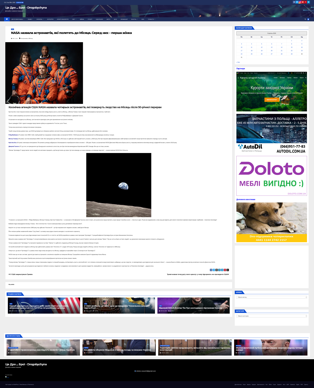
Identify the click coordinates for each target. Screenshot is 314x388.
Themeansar (31, 384)
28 (281, 54)
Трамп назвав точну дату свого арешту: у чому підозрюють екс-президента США (197, 274)
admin (12, 284)
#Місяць (30, 38)
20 (271, 50)
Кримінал (124, 19)
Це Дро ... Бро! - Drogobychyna (26, 7)
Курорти (50, 19)
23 (302, 50)
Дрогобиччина (17, 19)
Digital (134, 19)
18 (251, 50)
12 (261, 47)
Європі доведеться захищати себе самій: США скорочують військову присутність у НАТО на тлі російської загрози (38, 307)
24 (241, 54)
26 (261, 54)
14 (281, 47)
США (12, 29)
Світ (73, 19)
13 (271, 47)
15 (291, 47)
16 (302, 47)
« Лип (238, 62)
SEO (142, 19)
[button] (305, 19)
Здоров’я (99, 19)
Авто (108, 19)
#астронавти (24, 38)
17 (241, 50)
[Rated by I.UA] (7, 377)
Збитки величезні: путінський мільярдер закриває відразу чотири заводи (269, 349)
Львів (30, 19)
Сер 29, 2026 (13, 352)
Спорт (90, 19)
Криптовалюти (62, 19)
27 (271, 54)
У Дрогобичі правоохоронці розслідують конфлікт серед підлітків (41, 350)
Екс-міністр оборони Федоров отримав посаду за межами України (117, 350)
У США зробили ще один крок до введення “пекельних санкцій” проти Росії (116, 307)
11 (251, 47)
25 (251, 54)
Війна (82, 19)
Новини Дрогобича (13, 347)
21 (281, 50)
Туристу (151, 19)
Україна (39, 19)
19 (261, 50)
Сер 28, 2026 (89, 352)
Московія (238, 345)
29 (291, 54)
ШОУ (115, 19)
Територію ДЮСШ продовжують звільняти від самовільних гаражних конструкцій (195, 349)
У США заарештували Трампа (21, 274)
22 (291, 50)
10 (241, 47)
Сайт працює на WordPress (12, 384)
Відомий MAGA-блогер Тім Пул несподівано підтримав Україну (190, 308)
